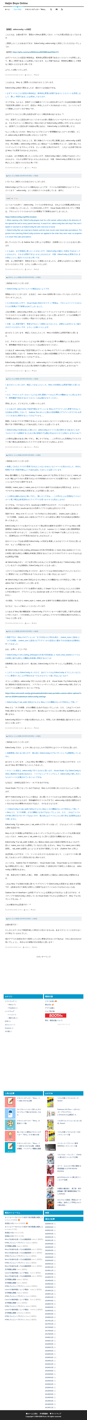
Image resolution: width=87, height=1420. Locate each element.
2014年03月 (49, 1401)
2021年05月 (49, 1254)
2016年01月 (49, 1361)
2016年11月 (49, 1341)
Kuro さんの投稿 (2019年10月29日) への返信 (23, 631)
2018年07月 (49, 1304)
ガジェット (9, 1025)
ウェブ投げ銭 (50, 1011)
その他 (7, 1031)
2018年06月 (49, 1307)
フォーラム (17, 9)
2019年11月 (49, 1270)
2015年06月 (49, 1374)
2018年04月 (49, 1314)
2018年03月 (49, 1317)
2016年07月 (49, 1347)
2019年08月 (49, 1274)
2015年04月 (49, 1377)
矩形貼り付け (9, 1223)
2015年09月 (49, 1371)
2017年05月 (49, 1334)
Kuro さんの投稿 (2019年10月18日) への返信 (23, 176)
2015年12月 (49, 1364)
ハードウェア (9, 1011)
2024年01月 (49, 1237)
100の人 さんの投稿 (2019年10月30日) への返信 (24, 736)
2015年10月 (49, 1367)
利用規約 (44, 1414)
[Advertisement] (43, 18)
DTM (6, 1021)
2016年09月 (49, 1344)
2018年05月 (49, 1311)
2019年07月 (49, 1277)
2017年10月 (49, 1324)
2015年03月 (49, 1381)
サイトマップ (56, 1414)
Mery (11, 1004)
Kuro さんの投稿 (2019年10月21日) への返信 (23, 379)
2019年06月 (49, 1280)
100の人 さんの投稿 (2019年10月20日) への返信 (24, 277)
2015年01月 (49, 1387)
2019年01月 (49, 1290)
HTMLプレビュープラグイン (15, 1243)
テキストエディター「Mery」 (35, 9)
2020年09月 (49, 1257)
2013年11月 (49, 1407)
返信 (37, 75)
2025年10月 (49, 1230)
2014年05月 (49, 1394)
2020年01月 (49, 1264)
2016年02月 (49, 1357)
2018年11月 (49, 1294)
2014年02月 (49, 1404)
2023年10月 (49, 1240)
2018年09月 (49, 1300)
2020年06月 (49, 1260)
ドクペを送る (50, 1001)
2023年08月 (49, 1244)
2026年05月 (49, 1227)
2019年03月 (49, 1287)
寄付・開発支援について (54, 1020)
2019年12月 (49, 1267)
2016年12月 (49, 1337)
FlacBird (12, 1008)
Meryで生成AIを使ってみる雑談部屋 (18, 1239)
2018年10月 (49, 1297)
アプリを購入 (50, 1008)
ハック (11, 1015)
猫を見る (48, 1004)
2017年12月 (49, 1321)
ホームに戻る (33, 1414)
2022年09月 (49, 1250)
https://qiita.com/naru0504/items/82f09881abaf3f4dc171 (36, 52)
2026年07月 (49, 1224)
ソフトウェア (9, 1001)
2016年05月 (49, 1351)
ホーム (7, 9)
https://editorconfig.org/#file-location (21, 217)
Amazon (8, 1028)
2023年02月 (49, 1247)
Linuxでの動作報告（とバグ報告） (17, 1273)
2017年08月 (49, 1327)
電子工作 (12, 1018)
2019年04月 (49, 1284)
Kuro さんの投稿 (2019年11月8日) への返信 (22, 918)
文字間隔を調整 (10, 1246)
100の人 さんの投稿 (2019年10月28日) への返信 (24, 455)
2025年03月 (49, 1234)
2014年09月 (49, 1391)
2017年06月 (49, 1331)
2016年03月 (49, 1354)
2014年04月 (49, 1397)
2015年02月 (49, 1384)
